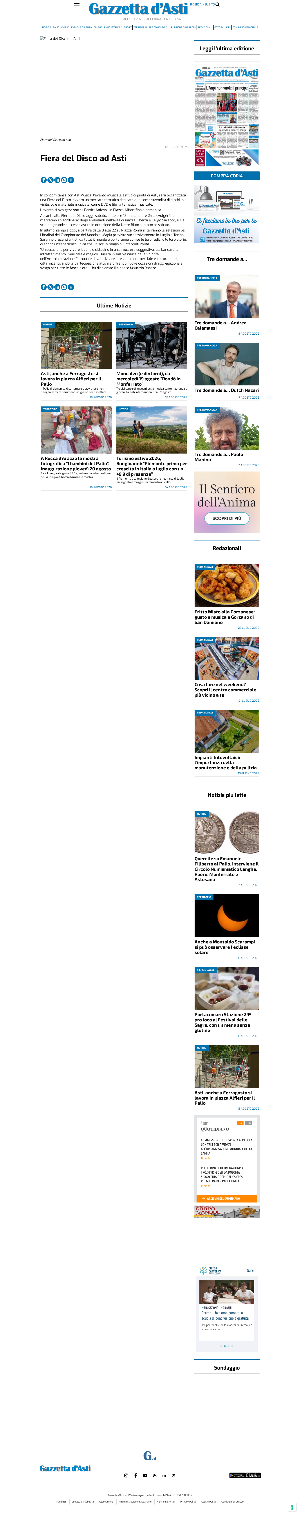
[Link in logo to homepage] (76, 1468)
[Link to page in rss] (154, 1475)
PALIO (56, 27)
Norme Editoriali (166, 1501)
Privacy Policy (188, 1501)
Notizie (46, 27)
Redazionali (205, 27)
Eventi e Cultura (81, 27)
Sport (128, 27)
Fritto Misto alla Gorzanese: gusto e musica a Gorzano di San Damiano (225, 617)
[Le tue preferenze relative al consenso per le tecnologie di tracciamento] (292, 1507)
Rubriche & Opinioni (183, 27)
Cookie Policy (208, 1501)
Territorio (140, 27)
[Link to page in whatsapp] (64, 180)
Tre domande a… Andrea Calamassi (221, 325)
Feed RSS (61, 1501)
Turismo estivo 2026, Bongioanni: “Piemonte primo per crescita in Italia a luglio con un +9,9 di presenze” (151, 466)
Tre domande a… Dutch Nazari (227, 390)
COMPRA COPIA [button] (227, 176)
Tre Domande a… (159, 27)
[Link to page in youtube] (145, 1475)
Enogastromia (113, 27)
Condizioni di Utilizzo (232, 1501)
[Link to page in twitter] (50, 180)
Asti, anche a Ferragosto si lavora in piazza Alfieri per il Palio (71, 379)
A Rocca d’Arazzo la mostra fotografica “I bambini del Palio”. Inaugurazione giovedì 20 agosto (76, 463)
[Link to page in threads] (71, 180)
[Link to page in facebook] (44, 180)
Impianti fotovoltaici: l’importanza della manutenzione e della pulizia (226, 762)
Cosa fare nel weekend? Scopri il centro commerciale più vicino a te (225, 689)
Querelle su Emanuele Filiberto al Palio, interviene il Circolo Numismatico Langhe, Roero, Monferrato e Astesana (227, 869)
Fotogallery (222, 27)
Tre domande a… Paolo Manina (219, 456)
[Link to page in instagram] (126, 1475)
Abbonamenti (106, 1501)
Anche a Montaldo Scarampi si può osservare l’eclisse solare (225, 947)
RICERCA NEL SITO (202, 4)
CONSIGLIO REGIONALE (245, 27)
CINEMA (98, 27)
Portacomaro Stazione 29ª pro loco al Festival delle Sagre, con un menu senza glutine (223, 1022)
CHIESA (65, 27)
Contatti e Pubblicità (83, 1501)
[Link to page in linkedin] (57, 180)
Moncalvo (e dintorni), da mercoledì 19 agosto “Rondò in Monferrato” (148, 379)
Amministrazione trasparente (135, 1501)
